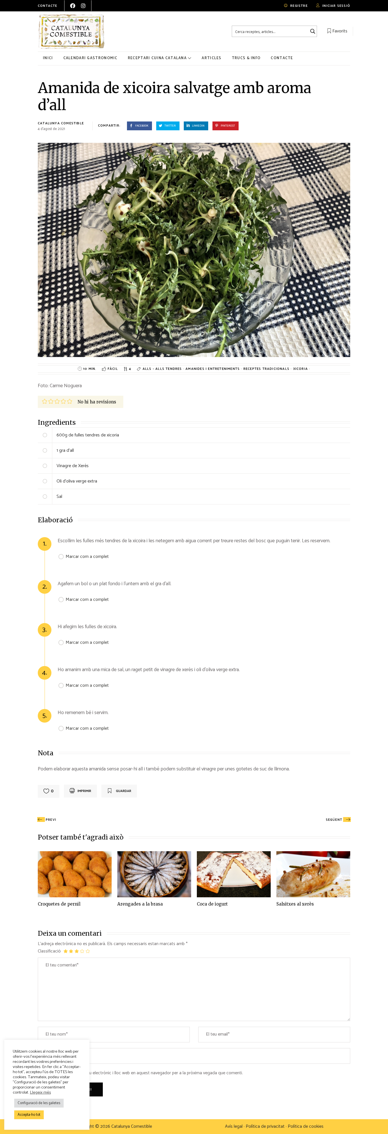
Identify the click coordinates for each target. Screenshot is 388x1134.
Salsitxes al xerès (295, 904)
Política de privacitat (265, 1126)
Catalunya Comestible (61, 123)
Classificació (49, 951)
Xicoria (301, 369)
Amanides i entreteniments (213, 369)
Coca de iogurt (212, 904)
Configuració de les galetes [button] (39, 1103)
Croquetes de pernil (59, 904)
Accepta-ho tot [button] (29, 1115)
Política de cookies (306, 1126)
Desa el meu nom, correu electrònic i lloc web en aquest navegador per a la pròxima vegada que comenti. (143, 1073)
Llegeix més (40, 1092)
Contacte (47, 6)
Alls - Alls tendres (163, 369)
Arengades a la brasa (140, 904)
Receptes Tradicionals (267, 369)
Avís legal (234, 1126)
